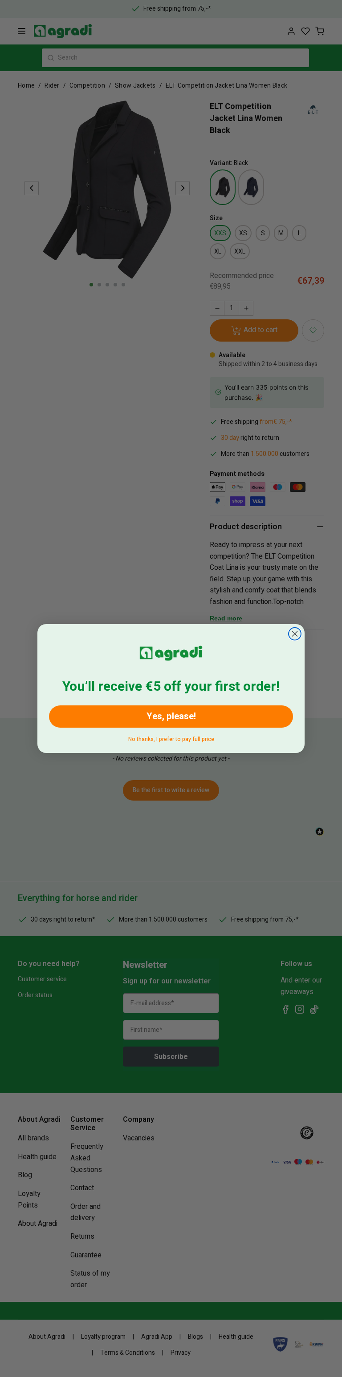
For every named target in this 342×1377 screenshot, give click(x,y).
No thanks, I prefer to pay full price (171, 738)
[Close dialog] (295, 634)
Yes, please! (171, 716)
